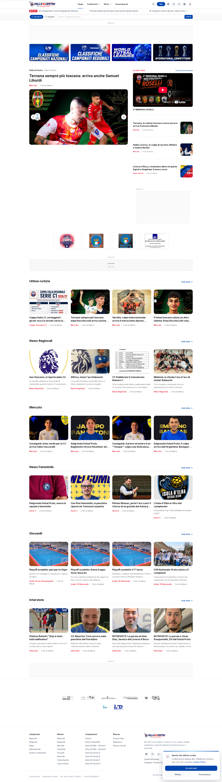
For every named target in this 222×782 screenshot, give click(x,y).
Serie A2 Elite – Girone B (95, 749)
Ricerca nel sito (119, 745)
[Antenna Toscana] (152, 698)
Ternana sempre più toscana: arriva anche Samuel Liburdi (108, 11)
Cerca (188, 17)
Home (80, 4)
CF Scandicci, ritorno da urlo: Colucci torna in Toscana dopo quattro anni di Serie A (179, 11)
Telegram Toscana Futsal (154, 762)
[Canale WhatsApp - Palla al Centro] (179, 4)
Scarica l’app (118, 738)
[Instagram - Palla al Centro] (173, 4)
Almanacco (117, 742)
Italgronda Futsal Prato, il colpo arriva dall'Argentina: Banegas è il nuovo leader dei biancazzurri (173, 446)
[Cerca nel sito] (153, 4)
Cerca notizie (62, 763)
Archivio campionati (37, 753)
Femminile (61, 749)
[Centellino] (87, 698)
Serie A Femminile (92, 742)
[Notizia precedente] (33, 117)
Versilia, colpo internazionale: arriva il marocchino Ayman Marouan (129, 320)
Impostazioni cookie (50, 777)
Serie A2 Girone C (92, 760)
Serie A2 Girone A (92, 753)
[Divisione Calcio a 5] (103, 707)
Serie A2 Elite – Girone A (95, 745)
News (106, 4)
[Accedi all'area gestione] (190, 4)
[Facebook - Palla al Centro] (168, 4)
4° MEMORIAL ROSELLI (143, 109)
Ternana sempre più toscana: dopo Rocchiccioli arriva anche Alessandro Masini (88, 320)
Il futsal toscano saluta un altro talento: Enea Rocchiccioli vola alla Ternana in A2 (171, 320)
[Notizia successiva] (123, 117)
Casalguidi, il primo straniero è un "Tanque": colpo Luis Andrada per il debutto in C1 (131, 446)
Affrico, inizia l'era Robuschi (87, 377)
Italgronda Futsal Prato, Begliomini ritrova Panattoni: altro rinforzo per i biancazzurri (90, 446)
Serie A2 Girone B (92, 756)
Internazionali (34, 749)
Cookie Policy (34, 777)
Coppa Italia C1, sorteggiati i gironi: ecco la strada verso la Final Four (46, 320)
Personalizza (204, 774)
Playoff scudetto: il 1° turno (127, 569)
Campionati (92, 4)
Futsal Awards (121, 4)
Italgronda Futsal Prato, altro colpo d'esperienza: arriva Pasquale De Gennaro (39, 11)
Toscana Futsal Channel (184, 70)
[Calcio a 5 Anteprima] (67, 698)
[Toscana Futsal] (130, 698)
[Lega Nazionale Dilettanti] (118, 707)
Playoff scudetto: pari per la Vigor (48, 569)
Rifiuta (178, 774)
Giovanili (60, 753)
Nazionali (33, 738)
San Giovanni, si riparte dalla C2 (47, 377)
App (161, 4)
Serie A (88, 738)
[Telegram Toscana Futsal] (184, 4)
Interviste (61, 756)
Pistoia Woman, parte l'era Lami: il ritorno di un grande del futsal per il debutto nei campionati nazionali (131, 506)
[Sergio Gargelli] (109, 698)
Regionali (33, 742)
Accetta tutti (191, 768)
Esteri (31, 745)
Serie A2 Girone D (92, 763)
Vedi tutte (185, 282)
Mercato (60, 745)
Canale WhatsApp (151, 759)
